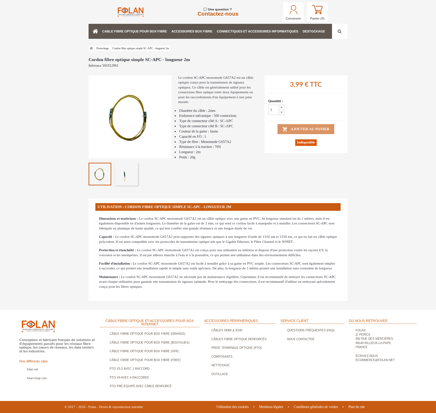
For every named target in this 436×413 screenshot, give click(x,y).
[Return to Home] (91, 48)
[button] (95, 31)
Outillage (219, 374)
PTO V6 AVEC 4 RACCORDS (129, 377)
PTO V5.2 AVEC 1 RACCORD (129, 368)
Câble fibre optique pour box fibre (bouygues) (149, 342)
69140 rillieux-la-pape (373, 343)
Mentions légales (271, 407)
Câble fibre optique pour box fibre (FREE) (145, 360)
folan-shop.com (37, 378)
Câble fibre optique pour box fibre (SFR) (144, 351)
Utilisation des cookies (232, 407)
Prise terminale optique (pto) (236, 347)
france (362, 347)
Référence (95, 65)
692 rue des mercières (374, 338)
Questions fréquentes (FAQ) (310, 330)
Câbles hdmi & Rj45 (226, 330)
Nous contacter (300, 339)
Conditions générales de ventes (316, 407)
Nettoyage (220, 365)
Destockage (314, 31)
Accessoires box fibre (191, 31)
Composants (222, 356)
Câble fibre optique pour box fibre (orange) (147, 333)
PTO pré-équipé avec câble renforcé (141, 386)
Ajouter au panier (305, 129)
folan (360, 330)
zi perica (363, 334)
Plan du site (356, 407)
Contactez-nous (218, 14)
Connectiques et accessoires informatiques (257, 31)
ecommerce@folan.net (375, 360)
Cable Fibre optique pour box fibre (134, 31)
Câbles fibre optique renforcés (239, 339)
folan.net (32, 369)
